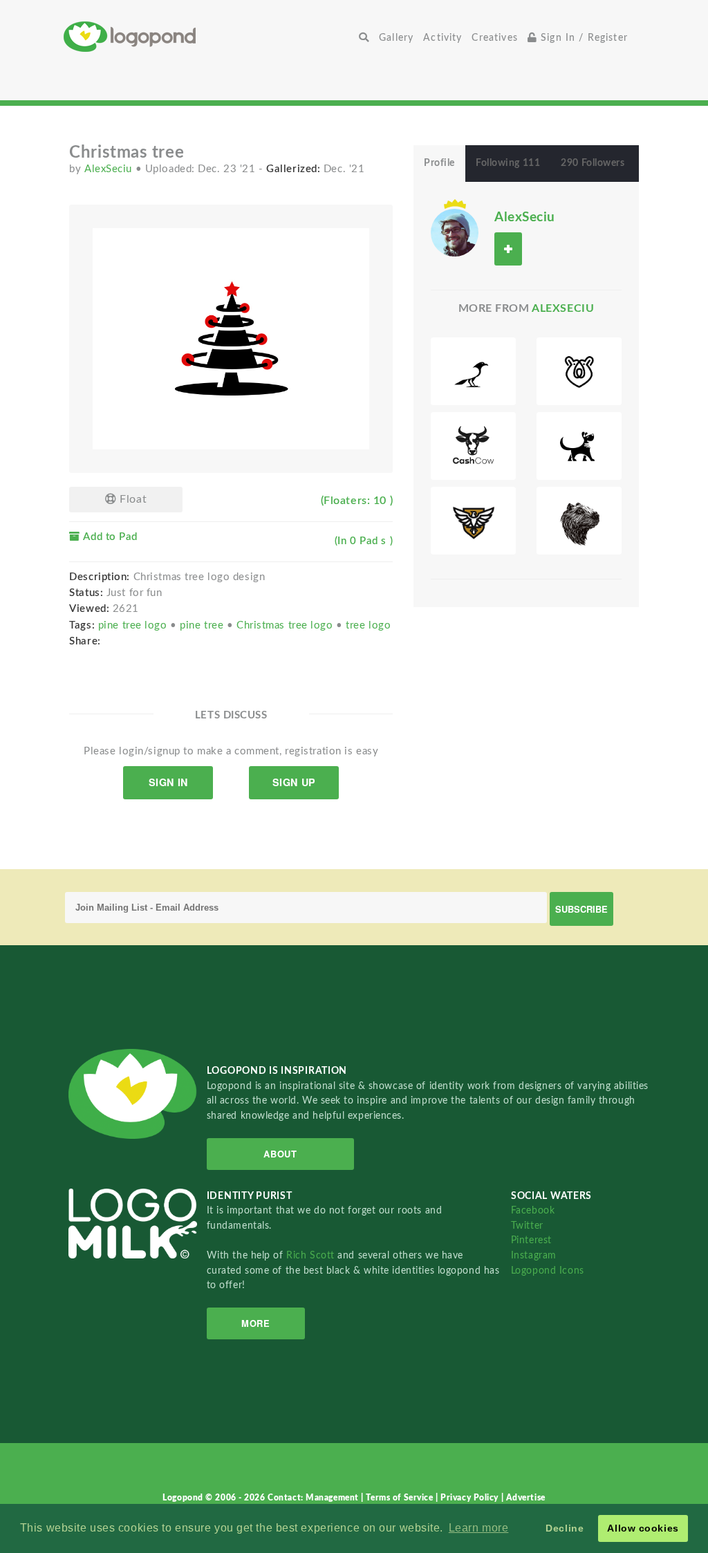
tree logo (368, 625)
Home (209, 36)
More (255, 1323)
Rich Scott (311, 1255)
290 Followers (592, 163)
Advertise (526, 1498)
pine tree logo (134, 625)
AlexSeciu (110, 169)
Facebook (533, 1210)
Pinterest (531, 1240)
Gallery (396, 37)
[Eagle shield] (473, 521)
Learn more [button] (479, 1528)
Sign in (168, 782)
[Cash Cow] (473, 446)
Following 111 (508, 163)
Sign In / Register (582, 37)
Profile (439, 163)
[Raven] (473, 371)
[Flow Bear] (579, 371)
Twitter (527, 1225)
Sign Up (294, 782)
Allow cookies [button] (642, 1528)
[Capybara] (579, 521)
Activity (442, 37)
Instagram (534, 1255)
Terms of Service (401, 1498)
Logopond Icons (547, 1270)
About (280, 1153)
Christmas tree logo (286, 625)
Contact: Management (314, 1498)
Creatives (494, 37)
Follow (508, 248)
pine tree (203, 625)
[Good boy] (579, 446)
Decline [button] (565, 1528)
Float (132, 499)
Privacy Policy (470, 1498)
